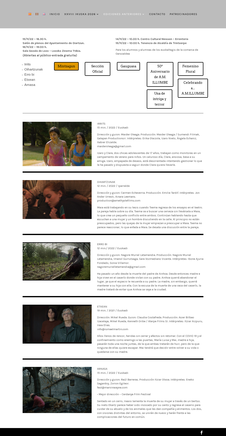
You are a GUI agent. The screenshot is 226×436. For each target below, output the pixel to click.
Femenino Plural (190, 69)
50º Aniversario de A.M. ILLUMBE (160, 74)
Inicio (55, 14)
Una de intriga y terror (159, 99)
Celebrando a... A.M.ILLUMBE (193, 88)
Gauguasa (128, 66)
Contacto (157, 14)
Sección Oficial (97, 69)
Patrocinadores (183, 14)
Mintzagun (66, 66)
